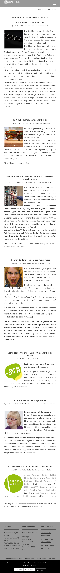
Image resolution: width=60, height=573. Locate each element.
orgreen (32, 221)
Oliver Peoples (10, 221)
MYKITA (52, 218)
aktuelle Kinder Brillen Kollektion (28, 291)
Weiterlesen (22, 386)
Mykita (53, 487)
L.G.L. (47, 221)
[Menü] (54, 3)
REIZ (54, 496)
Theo (11, 496)
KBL (38, 221)
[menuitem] (54, 3)
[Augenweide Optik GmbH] (12, 3)
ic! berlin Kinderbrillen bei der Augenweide (30, 260)
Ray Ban (25, 208)
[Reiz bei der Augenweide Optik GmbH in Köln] (14, 483)
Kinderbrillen (24, 321)
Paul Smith (22, 221)
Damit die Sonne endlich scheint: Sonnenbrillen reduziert (30, 354)
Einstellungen (41, 570)
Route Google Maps (11, 548)
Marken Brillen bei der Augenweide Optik (35, 26)
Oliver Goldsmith (21, 496)
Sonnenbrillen (45, 123)
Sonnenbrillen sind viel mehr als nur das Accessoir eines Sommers (30, 177)
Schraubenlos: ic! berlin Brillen (30, 22)
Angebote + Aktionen (32, 123)
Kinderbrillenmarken (27, 504)
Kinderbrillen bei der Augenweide (30, 400)
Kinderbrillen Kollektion (46, 336)
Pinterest (28, 233)
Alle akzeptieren (29, 569)
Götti (53, 478)
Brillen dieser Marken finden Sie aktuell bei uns (30, 466)
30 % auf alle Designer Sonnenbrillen (30, 119)
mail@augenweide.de (12, 546)
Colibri (53, 475)
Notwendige (19, 569)
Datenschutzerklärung (29, 565)
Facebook (12, 233)
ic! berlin (45, 31)
